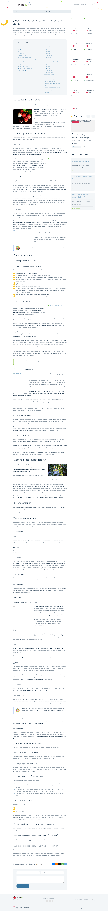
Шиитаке (89, 74)
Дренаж (48, 51)
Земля (47, 49)
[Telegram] (65, 864)
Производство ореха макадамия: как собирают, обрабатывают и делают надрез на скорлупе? (82, 136)
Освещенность (49, 72)
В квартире (47, 47)
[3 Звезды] (39, 864)
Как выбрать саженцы (25, 63)
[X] (59, 864)
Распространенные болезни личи (52, 79)
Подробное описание (26, 61)
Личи (67, 11)
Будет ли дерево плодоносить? (25, 68)
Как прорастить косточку (25, 57)
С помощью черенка (24, 64)
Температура (49, 55)
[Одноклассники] (56, 864)
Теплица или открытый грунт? (52, 61)
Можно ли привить (24, 66)
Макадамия (38, 11)
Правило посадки (22, 55)
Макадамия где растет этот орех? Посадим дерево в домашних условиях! (82, 177)
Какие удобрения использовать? (52, 77)
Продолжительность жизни (50, 76)
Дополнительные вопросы (48, 74)
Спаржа (56, 11)
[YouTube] (53, 901)
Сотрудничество (59, 5)
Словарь (52, 5)
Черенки (22, 53)
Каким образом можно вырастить (25, 47)
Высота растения (22, 70)
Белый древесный (89, 90)
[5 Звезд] (43, 864)
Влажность (48, 53)
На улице (46, 59)
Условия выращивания (47, 46)
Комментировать (22, 886)
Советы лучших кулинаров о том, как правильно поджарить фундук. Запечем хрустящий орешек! (81, 196)
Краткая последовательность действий (30, 59)
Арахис (17, 11)
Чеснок (24, 11)
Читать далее (76, 146)
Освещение (48, 57)
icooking (22, 5)
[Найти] (93, 4)
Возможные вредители (50, 81)
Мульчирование (49, 64)
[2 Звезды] (37, 864)
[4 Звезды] (40, 864)
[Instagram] (50, 901)
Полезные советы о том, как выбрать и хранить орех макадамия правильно (81, 160)
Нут (62, 11)
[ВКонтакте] (53, 864)
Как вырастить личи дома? (24, 46)
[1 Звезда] (36, 864)
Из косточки (22, 49)
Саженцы (22, 51)
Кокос (30, 11)
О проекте (66, 5)
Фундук (76, 90)
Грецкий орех (47, 11)
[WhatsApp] (62, 864)
